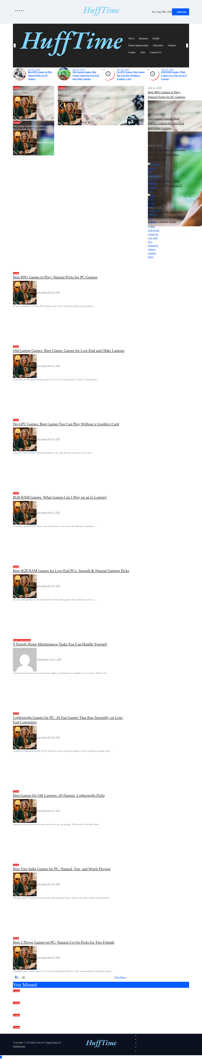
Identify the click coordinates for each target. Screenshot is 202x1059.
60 (23, 977)
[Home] (15, 45)
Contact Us (155, 52)
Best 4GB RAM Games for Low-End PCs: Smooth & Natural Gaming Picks (165, 216)
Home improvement (138, 45)
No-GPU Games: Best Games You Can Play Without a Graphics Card (131, 75)
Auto (142, 52)
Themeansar (19, 1046)
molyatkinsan (43, 659)
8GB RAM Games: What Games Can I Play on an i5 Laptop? (174, 75)
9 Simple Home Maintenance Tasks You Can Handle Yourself (60, 644)
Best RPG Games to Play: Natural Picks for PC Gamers (40, 75)
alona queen (43, 107)
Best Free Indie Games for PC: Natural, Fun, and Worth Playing (61, 869)
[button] (187, 49)
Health (156, 38)
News (131, 38)
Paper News (52, 1042)
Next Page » (120, 977)
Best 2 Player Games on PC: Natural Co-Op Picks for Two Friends (63, 942)
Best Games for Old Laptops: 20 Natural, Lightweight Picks (59, 795)
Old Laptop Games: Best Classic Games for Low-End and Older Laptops (85, 75)
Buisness (143, 38)
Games (131, 52)
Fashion (172, 45)
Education (158, 45)
